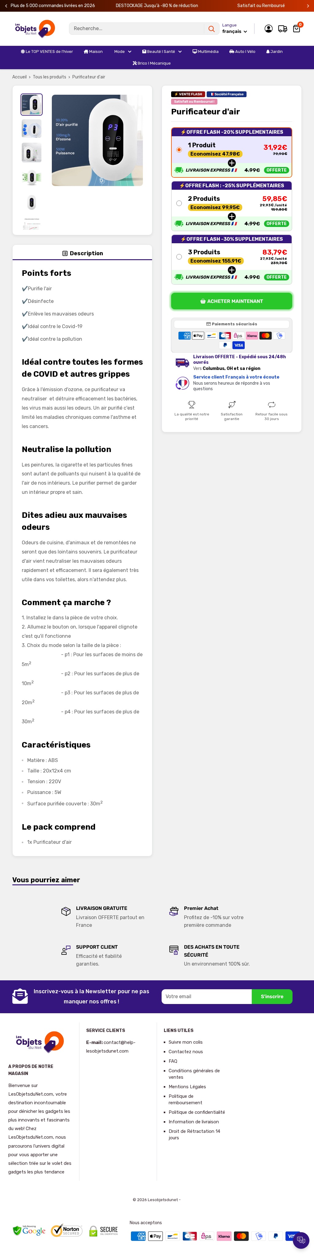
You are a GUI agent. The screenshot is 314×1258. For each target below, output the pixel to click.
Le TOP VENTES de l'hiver (49, 51)
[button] (231, 152)
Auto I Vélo (244, 51)
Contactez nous (186, 1051)
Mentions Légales (187, 1086)
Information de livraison (194, 1122)
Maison (95, 51)
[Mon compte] (269, 29)
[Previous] (6, 6)
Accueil (19, 77)
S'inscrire (272, 996)
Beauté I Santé (160, 51)
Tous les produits (49, 77)
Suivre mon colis (186, 1042)
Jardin (276, 51)
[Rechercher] (211, 28)
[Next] (308, 6)
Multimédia (208, 51)
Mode (119, 51)
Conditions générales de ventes (194, 1074)
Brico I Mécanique (154, 63)
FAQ (173, 1061)
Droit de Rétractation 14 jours (194, 1135)
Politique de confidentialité (197, 1112)
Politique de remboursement (185, 1099)
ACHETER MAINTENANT (235, 301)
